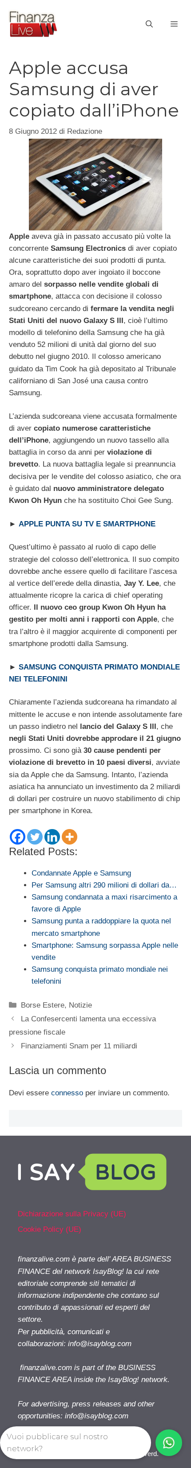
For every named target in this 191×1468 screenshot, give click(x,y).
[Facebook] (17, 837)
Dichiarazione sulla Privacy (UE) (72, 1214)
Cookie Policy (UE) (49, 1229)
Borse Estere (42, 1005)
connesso (67, 1093)
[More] (69, 837)
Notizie (80, 1005)
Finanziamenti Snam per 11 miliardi (79, 1046)
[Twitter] (35, 837)
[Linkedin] (52, 837)
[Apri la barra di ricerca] (149, 24)
